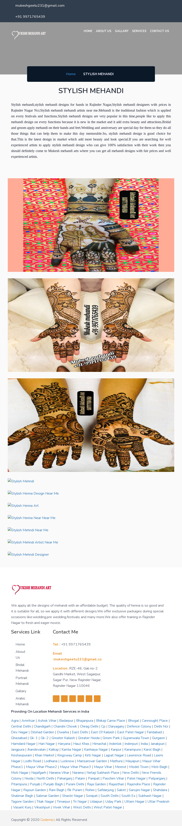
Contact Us (159, 31)
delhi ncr (161, 726)
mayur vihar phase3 (76, 766)
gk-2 (45, 738)
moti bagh (159, 766)
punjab (35, 784)
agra (15, 720)
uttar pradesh (158, 801)
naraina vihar (59, 772)
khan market (45, 755)
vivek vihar (62, 807)
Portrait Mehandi (22, 681)
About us (103, 31)
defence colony (139, 726)
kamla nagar (71, 749)
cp (103, 726)
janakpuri (158, 743)
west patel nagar (108, 807)
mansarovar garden (92, 761)
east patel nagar (131, 732)
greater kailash (63, 738)
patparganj (157, 778)
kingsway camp (70, 755)
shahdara (160, 790)
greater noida (89, 738)
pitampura (19, 784)
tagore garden (23, 801)
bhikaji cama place (111, 720)
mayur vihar (103, 766)
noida (29, 778)
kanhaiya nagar (96, 749)
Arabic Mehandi (22, 701)
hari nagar (47, 743)
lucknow (67, 761)
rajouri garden (35, 790)
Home (88, 31)
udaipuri (96, 801)
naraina (78, 772)
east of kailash (103, 732)
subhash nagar (150, 795)
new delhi (131, 772)
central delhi (21, 726)
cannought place (155, 720)
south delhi (110, 795)
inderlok (116, 743)
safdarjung (106, 790)
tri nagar (80, 801)
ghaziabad (19, 738)
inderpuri (132, 743)
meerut (121, 766)
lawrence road (139, 755)
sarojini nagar (140, 790)
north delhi (45, 778)
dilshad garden (43, 732)
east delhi (80, 732)
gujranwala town (136, 738)
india (145, 743)
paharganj (65, 778)
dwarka (63, 732)
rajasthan (117, 784)
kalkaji (54, 749)
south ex (128, 795)
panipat (94, 778)
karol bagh (152, 749)
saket (122, 790)
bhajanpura (85, 720)
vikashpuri (42, 807)
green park (112, 738)
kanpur (116, 749)
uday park (113, 801)
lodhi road (32, 761)
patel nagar (136, 778)
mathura (116, 761)
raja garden (97, 784)
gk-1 (34, 738)
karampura (133, 749)
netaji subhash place (103, 772)
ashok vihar (47, 720)
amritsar (29, 720)
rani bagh (57, 790)
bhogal (134, 720)
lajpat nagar (114, 755)
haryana (64, 743)
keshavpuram (22, 755)
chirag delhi (89, 726)
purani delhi (75, 784)
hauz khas (81, 743)
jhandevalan (37, 749)
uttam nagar (134, 801)
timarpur (64, 801)
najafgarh (39, 772)
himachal (99, 743)
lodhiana (51, 761)
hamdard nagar (23, 743)
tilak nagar (46, 801)
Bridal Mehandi (22, 667)
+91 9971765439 (30, 16)
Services (139, 31)
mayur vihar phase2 (42, 766)
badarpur (66, 720)
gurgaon (159, 738)
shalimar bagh (22, 795)
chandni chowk (65, 726)
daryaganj (116, 726)
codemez (47, 819)
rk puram (75, 790)
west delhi (82, 807)
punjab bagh (53, 784)
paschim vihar (114, 778)
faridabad (155, 732)
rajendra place (139, 784)
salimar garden (48, 795)
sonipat (92, 795)
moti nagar (20, 772)
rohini (90, 790)
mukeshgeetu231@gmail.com (40, 5)
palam (80, 778)
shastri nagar (73, 795)
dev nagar (20, 732)
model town (139, 766)
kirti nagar (93, 755)
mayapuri (132, 761)
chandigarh (42, 726)
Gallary (122, 31)
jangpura (18, 749)
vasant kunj (22, 807)
